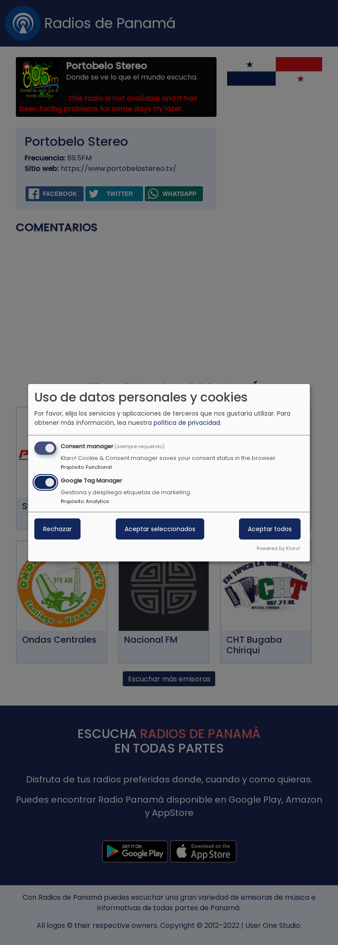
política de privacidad (187, 422)
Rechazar (57, 529)
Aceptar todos (270, 529)
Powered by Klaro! (278, 548)
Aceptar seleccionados (160, 529)
